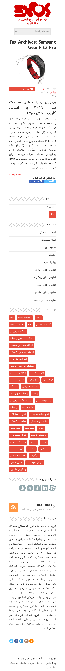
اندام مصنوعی (48, 240)
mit (30, 324)
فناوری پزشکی (18, 421)
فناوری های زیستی (45, 285)
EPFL (38, 317)
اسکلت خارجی (18, 359)
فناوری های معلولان (45, 292)
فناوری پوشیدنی (39, 421)
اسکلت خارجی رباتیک (22, 366)
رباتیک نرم (50, 262)
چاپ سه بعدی (18, 455)
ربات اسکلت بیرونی (21, 400)
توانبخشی (50, 247)
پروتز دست (16, 448)
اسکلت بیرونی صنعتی (21, 345)
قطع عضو (15, 428)
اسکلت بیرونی (48, 232)
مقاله (41, 428)
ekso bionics (24, 317)
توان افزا (33, 379)
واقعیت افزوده (38, 435)
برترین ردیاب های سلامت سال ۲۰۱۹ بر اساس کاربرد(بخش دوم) (32, 108)
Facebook (35, 181)
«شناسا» (44, 588)
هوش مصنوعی (18, 435)
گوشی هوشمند (35, 462)
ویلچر (33, 442)
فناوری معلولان (18, 414)
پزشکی (31, 448)
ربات (35, 393)
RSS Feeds (44, 505)
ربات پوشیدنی (44, 400)
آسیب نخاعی (43, 324)
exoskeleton (16, 324)
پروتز (44, 442)
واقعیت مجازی (18, 442)
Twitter (48, 181)
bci (12, 317)
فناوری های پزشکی (45, 270)
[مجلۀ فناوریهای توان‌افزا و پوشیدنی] (32, 23)
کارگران (35, 455)
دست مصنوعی (30, 386)
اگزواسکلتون (37, 373)
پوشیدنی (44, 448)
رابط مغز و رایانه (19, 393)
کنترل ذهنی (16, 462)
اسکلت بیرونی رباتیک (21, 338)
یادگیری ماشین (18, 469)
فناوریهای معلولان (40, 414)
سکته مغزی (28, 407)
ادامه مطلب (15, 174)
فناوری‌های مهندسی (45, 300)
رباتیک (52, 255)
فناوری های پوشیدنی (20, 89)
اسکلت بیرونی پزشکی (22, 352)
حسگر (13, 386)
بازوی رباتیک (17, 379)
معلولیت (29, 428)
